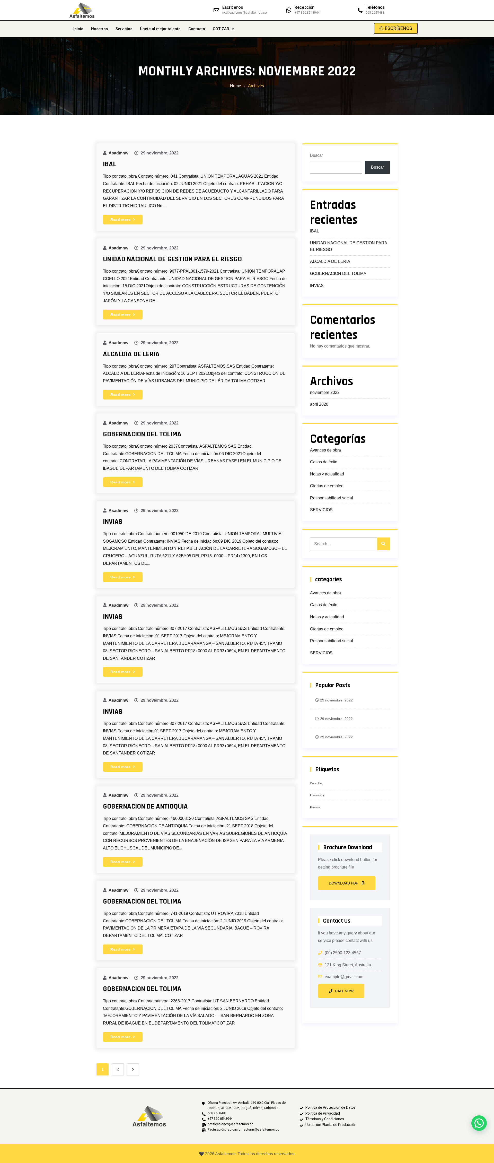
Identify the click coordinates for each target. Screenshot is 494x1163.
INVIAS (112, 521)
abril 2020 (319, 404)
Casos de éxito (323, 462)
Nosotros (99, 29)
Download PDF (344, 883)
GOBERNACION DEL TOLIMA (142, 434)
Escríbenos (232, 7)
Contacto (196, 29)
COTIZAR (221, 29)
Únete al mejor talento (160, 29)
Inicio (78, 29)
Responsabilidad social (331, 498)
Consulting (316, 783)
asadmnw (118, 153)
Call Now (344, 991)
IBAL (109, 164)
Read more (121, 220)
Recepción (304, 7)
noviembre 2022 (325, 392)
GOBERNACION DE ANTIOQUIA (145, 806)
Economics (317, 795)
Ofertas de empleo (326, 486)
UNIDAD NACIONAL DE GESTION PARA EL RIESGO (172, 259)
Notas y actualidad (327, 474)
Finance (315, 807)
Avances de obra (325, 450)
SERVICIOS (321, 510)
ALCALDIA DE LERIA (131, 354)
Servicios (124, 29)
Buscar (316, 155)
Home (236, 86)
